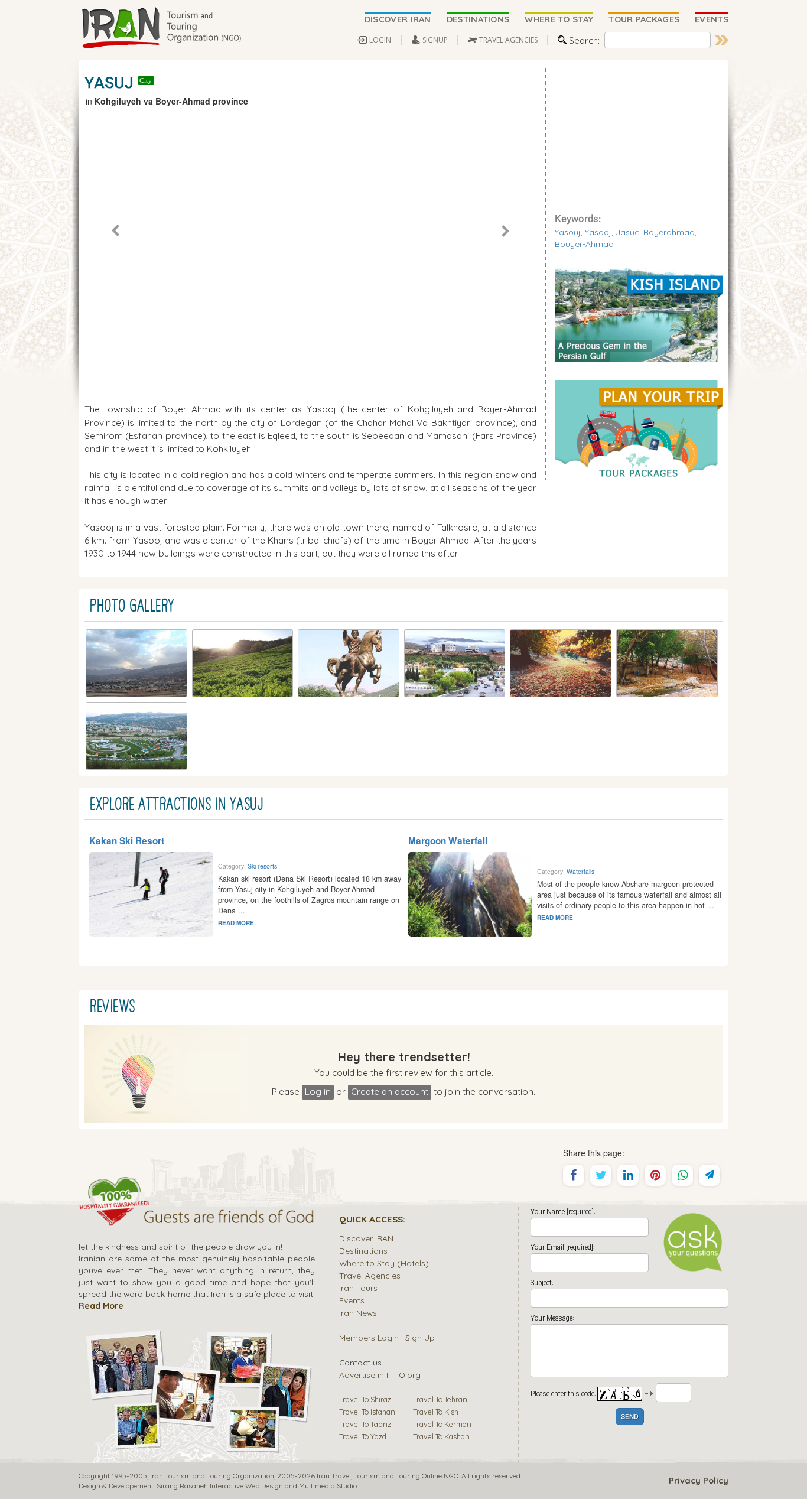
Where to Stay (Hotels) (384, 1263)
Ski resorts (262, 865)
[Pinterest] (655, 1175)
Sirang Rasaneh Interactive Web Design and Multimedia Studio (257, 1485)
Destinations (363, 1251)
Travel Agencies (370, 1275)
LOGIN (380, 40)
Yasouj (568, 232)
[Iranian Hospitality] (197, 1218)
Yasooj (598, 232)
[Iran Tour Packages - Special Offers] (639, 428)
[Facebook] (573, 1175)
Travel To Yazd (362, 1436)
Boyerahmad (669, 232)
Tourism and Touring (387, 1475)
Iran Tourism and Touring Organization (212, 1475)
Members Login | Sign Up (387, 1337)
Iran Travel (334, 1475)
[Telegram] (709, 1175)
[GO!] (721, 40)
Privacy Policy (698, 1480)
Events (352, 1300)
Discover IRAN (366, 1238)
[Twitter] (600, 1175)
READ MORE (236, 923)
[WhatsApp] (682, 1175)
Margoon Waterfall (447, 840)
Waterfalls (580, 871)
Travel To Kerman (442, 1424)
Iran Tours (358, 1288)
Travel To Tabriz (365, 1424)
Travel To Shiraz (365, 1399)
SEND (630, 1417)
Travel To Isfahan (367, 1411)
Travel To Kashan (441, 1436)
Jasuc (627, 232)
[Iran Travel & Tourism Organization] (161, 28)
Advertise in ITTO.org (380, 1375)
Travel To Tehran (440, 1399)
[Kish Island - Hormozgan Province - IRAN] (639, 314)
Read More (101, 1305)
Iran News (358, 1313)
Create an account (389, 1091)
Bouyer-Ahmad (584, 244)
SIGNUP (435, 40)
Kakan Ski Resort (126, 840)
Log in (318, 1091)
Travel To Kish (435, 1411)
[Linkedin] (628, 1175)
